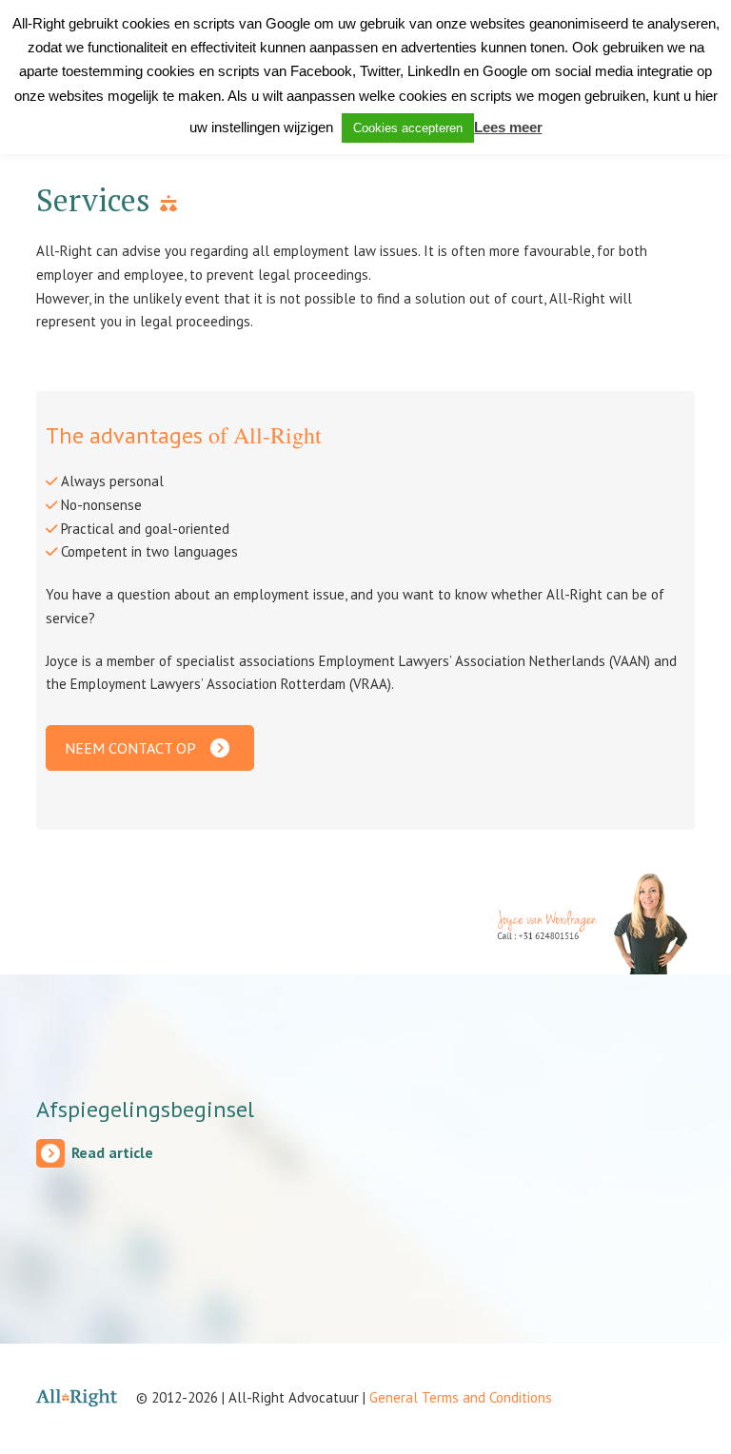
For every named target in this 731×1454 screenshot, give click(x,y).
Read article (112, 1152)
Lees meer (508, 127)
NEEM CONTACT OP (130, 747)
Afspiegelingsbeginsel (145, 1109)
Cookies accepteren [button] (408, 128)
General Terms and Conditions (460, 1397)
